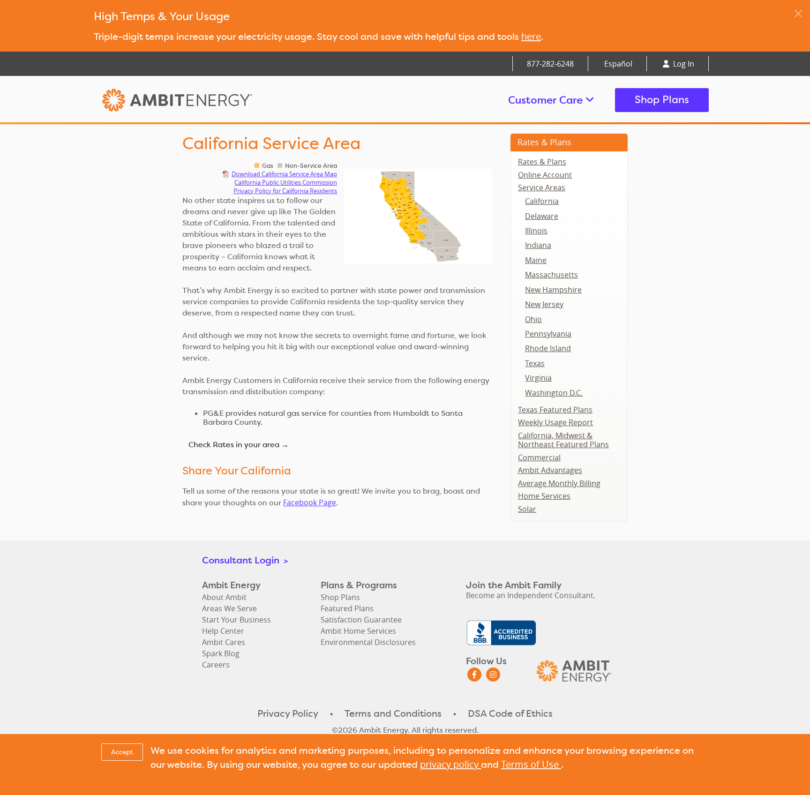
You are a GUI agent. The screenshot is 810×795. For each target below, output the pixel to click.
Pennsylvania (548, 334)
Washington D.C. (554, 393)
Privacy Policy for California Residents (285, 191)
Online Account (545, 175)
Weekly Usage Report (555, 422)
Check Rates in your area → (238, 445)
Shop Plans (662, 99)
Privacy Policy (287, 713)
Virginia (538, 378)
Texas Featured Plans (555, 410)
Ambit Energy (195, 100)
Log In (682, 64)
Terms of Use (531, 764)
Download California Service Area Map (284, 174)
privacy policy (450, 764)
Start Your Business (236, 619)
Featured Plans (347, 608)
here (531, 36)
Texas (535, 363)
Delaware (541, 216)
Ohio (533, 319)
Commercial (539, 457)
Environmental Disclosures (368, 642)
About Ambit (224, 597)
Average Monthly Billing (559, 483)
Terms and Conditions (393, 713)
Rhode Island (548, 348)
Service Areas (541, 187)
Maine (536, 260)
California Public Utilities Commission (285, 182)
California (542, 201)
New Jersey (544, 304)
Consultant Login (245, 560)
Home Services (544, 496)
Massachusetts (551, 275)
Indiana (538, 245)
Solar (527, 509)
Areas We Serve (229, 608)
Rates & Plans (544, 142)
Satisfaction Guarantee (361, 619)
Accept (122, 752)
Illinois (536, 230)
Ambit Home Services (358, 631)
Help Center (223, 631)
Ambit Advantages (550, 470)
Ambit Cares (223, 642)
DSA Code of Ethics (510, 713)
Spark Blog (221, 653)
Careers (216, 664)
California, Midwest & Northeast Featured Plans (563, 440)
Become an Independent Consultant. (530, 595)
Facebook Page (309, 502)
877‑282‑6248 (550, 64)
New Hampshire (553, 290)
